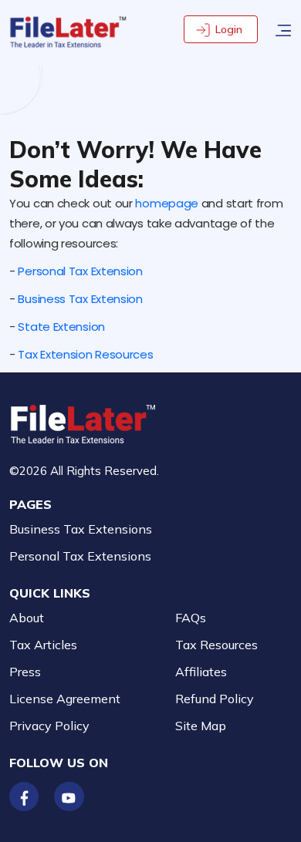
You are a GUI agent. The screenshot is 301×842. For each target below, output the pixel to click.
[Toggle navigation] (283, 28)
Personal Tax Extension (80, 271)
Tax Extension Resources (85, 354)
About (26, 617)
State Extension (61, 326)
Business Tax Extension (80, 299)
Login (228, 29)
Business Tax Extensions (80, 529)
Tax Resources (216, 644)
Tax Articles (43, 644)
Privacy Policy (49, 725)
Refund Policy (214, 698)
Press (25, 671)
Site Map (200, 725)
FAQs (190, 617)
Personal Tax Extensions (80, 556)
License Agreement (64, 698)
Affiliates (201, 671)
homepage (166, 203)
